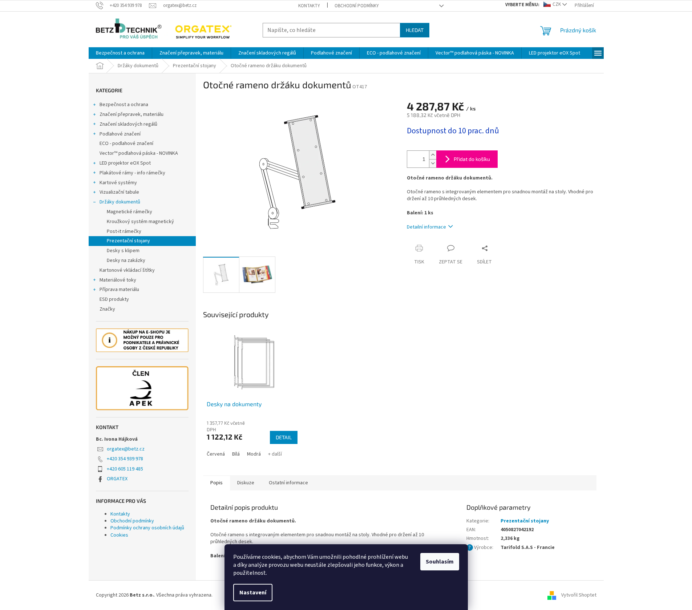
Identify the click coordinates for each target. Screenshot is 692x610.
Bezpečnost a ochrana (124, 104)
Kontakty (309, 6)
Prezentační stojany (128, 241)
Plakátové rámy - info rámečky (132, 173)
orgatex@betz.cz (126, 449)
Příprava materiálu (119, 289)
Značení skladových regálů (128, 124)
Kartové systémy (118, 182)
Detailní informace (426, 227)
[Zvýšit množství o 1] (432, 155)
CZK (557, 4)
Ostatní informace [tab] (288, 482)
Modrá (254, 454)
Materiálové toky (118, 280)
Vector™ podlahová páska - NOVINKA (139, 153)
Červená (216, 454)
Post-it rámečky (124, 231)
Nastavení (252, 593)
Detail (284, 437)
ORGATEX (117, 478)
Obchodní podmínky (357, 6)
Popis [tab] (216, 482)
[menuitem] (120, 53)
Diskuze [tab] (245, 482)
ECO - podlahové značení (126, 143)
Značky (107, 309)
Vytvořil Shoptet (578, 595)
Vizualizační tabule (119, 192)
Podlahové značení (120, 134)
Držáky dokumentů (120, 202)
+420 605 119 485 (125, 469)
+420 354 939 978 (125, 458)
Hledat (415, 30)
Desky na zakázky (126, 260)
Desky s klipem (123, 250)
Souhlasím (440, 562)
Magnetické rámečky (129, 211)
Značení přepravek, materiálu (131, 114)
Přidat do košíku (472, 159)
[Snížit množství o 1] (432, 163)
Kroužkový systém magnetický (140, 221)
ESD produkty (114, 299)
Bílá (236, 454)
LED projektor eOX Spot (125, 163)
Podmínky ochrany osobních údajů (147, 528)
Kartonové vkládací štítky (127, 270)
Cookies (119, 535)
